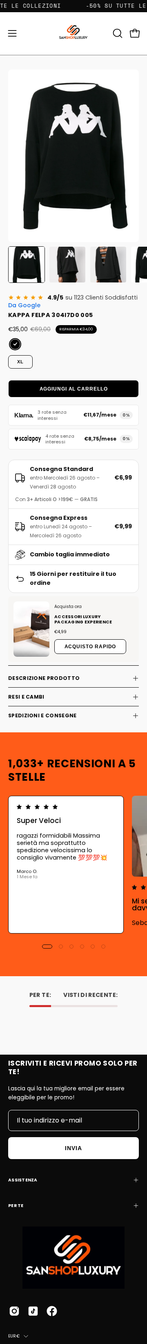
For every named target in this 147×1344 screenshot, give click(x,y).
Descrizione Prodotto (44, 678)
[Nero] (15, 344)
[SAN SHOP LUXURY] (73, 33)
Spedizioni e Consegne (42, 715)
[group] (73, 865)
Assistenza (23, 1180)
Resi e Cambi (26, 696)
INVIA (73, 1148)
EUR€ (14, 1336)
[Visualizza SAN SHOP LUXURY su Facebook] (52, 1311)
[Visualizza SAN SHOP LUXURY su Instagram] (14, 1311)
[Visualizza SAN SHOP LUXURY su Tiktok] (33, 1311)
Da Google (24, 305)
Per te (16, 1206)
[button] (116, 33)
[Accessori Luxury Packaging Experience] (31, 629)
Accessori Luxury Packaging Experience (83, 619)
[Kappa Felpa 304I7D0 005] (26, 264)
